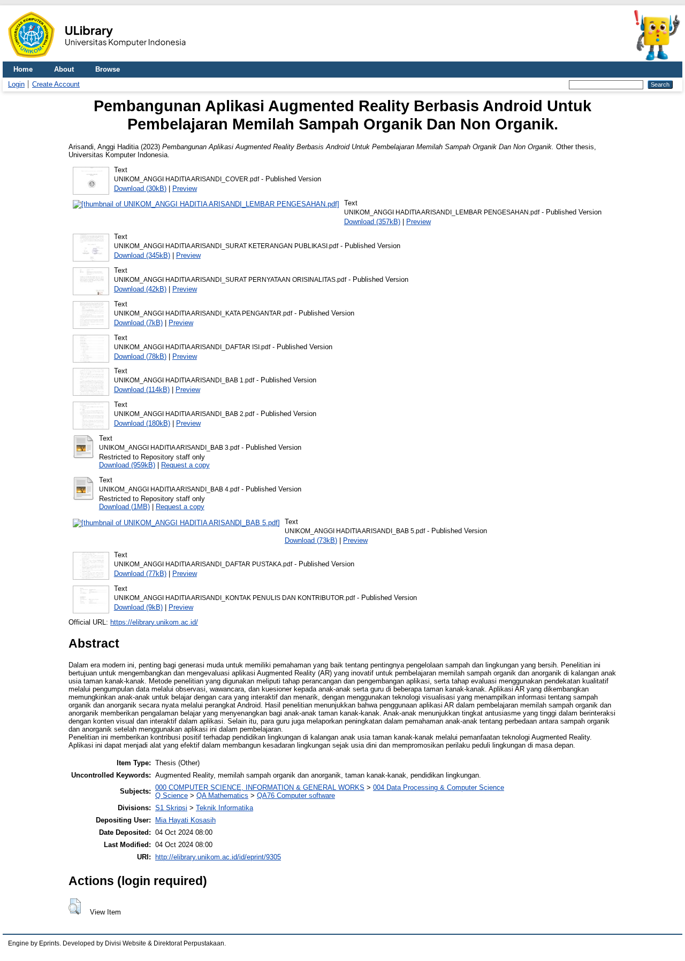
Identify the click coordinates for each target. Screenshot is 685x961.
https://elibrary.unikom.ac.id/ (154, 622)
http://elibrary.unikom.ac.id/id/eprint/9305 (218, 857)
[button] (74, 906)
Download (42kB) (140, 289)
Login (16, 84)
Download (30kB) (140, 188)
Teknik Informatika (224, 808)
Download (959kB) (127, 465)
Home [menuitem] (23, 69)
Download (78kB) (140, 356)
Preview (184, 188)
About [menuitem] (64, 69)
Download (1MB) (124, 507)
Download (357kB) (372, 222)
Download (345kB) (142, 255)
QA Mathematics (222, 795)
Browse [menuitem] (107, 69)
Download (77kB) (140, 574)
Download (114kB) (142, 390)
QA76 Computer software (296, 795)
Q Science (171, 795)
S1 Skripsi (171, 808)
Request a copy (185, 465)
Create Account (56, 84)
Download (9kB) (138, 607)
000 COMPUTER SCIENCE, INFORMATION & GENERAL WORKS (259, 787)
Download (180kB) (142, 423)
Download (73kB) (311, 540)
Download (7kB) (138, 323)
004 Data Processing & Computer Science (438, 787)
